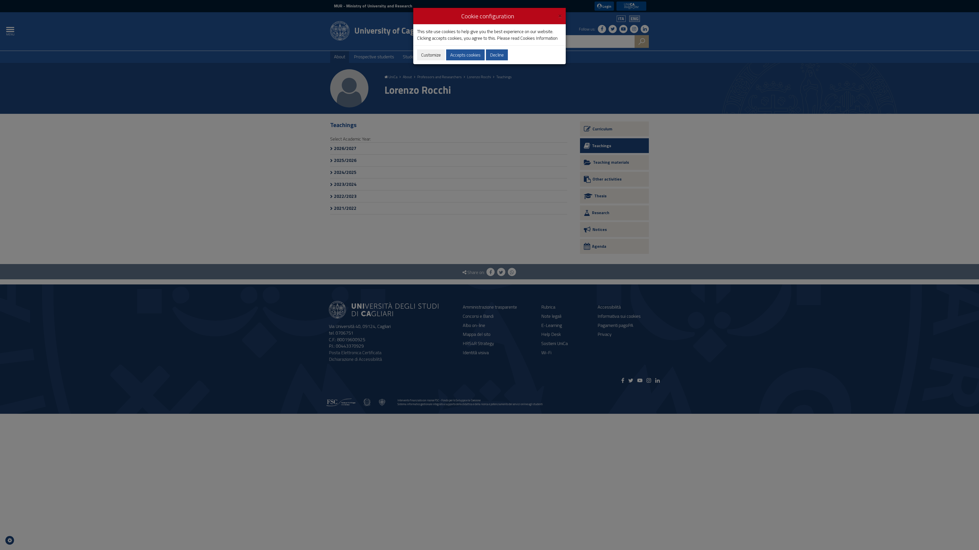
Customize (431, 54)
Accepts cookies (465, 54)
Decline (497, 54)
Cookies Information (539, 38)
